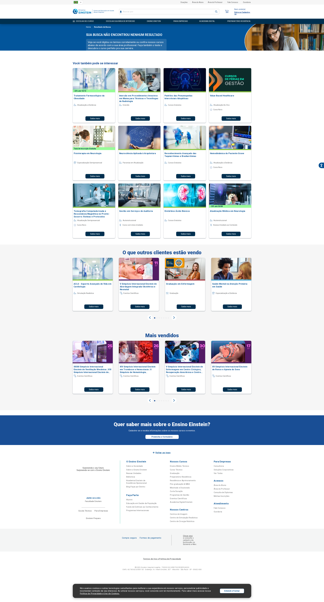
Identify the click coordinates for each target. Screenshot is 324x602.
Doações (184, 2)
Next (174, 317)
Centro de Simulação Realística (183, 518)
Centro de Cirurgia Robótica (182, 521)
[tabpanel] (93, 284)
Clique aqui (188, 536)
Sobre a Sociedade (134, 466)
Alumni (129, 500)
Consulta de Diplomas (223, 492)
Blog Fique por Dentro (135, 487)
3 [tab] (159, 318)
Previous (150, 317)
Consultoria (219, 466)
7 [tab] (168, 318)
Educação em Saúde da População (141, 503)
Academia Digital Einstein (181, 502)
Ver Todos (218, 473)
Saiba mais (95, 118)
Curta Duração (176, 491)
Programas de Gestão (179, 495)
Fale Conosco (232, 2)
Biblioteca (130, 477)
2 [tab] (157, 318)
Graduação (174, 473)
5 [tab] (163, 318)
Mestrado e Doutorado (180, 488)
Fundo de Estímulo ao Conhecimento (142, 507)
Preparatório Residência (180, 477)
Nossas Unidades (133, 473)
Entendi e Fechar (232, 591)
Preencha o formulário (162, 437)
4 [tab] (161, 318)
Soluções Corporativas (224, 470)
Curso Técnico (176, 470)
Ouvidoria (247, 2)
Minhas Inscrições (221, 496)
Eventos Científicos (178, 499)
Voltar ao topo (162, 452)
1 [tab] (154, 318)
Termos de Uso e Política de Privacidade (162, 559)
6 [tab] (166, 318)
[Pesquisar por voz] (120, 11)
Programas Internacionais (137, 510)
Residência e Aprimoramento (183, 480)
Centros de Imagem (178, 514)
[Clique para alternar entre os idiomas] (78, 2)
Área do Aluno (198, 2)
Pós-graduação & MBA (180, 484)
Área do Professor (215, 2)
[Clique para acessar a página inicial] (93, 14)
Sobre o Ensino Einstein (136, 470)
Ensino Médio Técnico (179, 466)
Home (88, 27)
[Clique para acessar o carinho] (226, 11)
